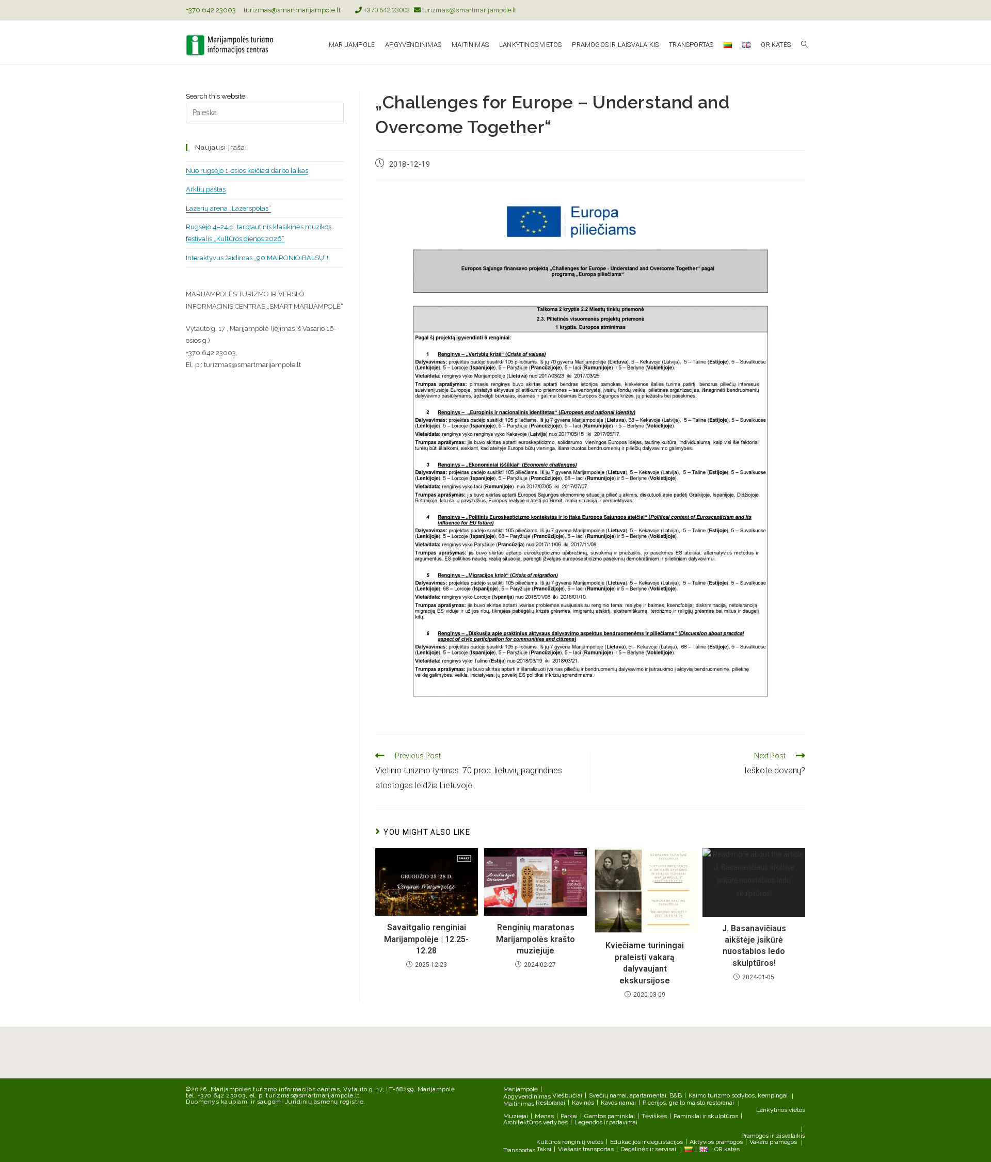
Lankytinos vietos (780, 1109)
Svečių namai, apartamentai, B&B (635, 1095)
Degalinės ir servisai (648, 1149)
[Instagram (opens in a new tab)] (800, 10)
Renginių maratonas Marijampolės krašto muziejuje (535, 939)
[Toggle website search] (804, 45)
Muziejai (515, 1116)
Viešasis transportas (586, 1149)
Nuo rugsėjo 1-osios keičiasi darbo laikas (247, 170)
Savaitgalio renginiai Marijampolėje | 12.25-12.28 (426, 939)
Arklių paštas (206, 189)
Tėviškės (654, 1116)
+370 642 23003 (211, 10)
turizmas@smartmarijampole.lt (292, 10)
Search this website (215, 96)
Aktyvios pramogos (716, 1141)
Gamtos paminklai (609, 1116)
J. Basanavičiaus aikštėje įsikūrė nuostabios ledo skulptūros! (754, 946)
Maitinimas (518, 1103)
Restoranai (550, 1102)
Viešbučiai (567, 1095)
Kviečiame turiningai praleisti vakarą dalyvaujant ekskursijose (644, 963)
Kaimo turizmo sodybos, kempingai (738, 1095)
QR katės (727, 1149)
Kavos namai (618, 1102)
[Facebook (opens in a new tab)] (790, 10)
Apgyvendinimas (527, 1096)
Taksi (544, 1149)
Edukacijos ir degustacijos (646, 1141)
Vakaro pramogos (773, 1141)
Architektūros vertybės (535, 1122)
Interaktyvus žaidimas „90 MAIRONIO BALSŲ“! (257, 258)
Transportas (519, 1150)
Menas (544, 1116)
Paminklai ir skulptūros (706, 1116)
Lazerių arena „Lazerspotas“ (228, 208)
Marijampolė (520, 1089)
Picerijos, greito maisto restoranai (688, 1102)
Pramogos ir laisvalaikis (773, 1135)
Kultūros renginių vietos (569, 1141)
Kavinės (583, 1102)
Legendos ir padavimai (605, 1122)
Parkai (569, 1116)
